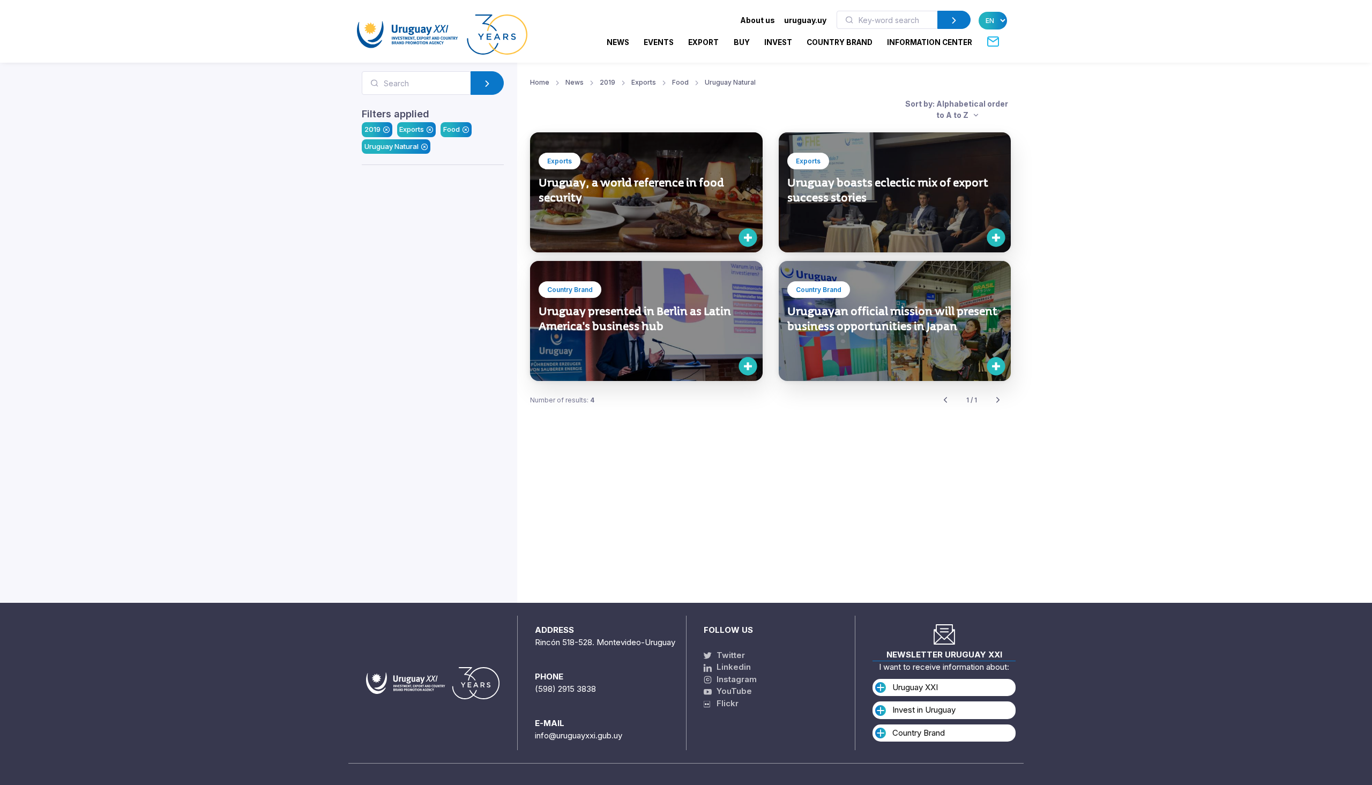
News (618, 42)
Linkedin (732, 667)
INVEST (778, 42)
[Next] (998, 400)
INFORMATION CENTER (929, 42)
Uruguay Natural (391, 146)
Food (451, 129)
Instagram (735, 679)
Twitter (729, 655)
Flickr (724, 703)
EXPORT (703, 42)
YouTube (733, 691)
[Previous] (945, 400)
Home (539, 82)
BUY (742, 42)
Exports (411, 129)
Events (659, 42)
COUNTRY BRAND (840, 42)
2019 (372, 129)
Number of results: (562, 400)
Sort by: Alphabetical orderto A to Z (956, 109)
